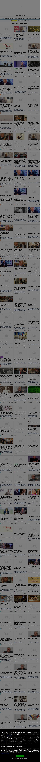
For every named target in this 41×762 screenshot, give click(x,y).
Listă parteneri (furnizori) (5, 753)
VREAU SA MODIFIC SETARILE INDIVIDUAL (20, 758)
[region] (20, 745)
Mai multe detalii (9, 735)
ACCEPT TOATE (20, 756)
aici (4, 741)
